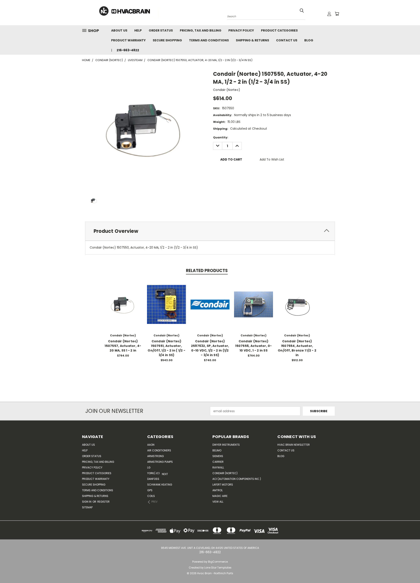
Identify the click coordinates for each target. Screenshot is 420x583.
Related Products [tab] (207, 271)
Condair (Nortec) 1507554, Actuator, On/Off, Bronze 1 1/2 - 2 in (297, 348)
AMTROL (217, 490)
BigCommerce (218, 562)
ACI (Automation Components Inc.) (236, 479)
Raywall (218, 467)
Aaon (150, 445)
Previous (408, 569)
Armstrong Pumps (160, 462)
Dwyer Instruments (226, 445)
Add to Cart (123, 308)
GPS (149, 490)
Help (138, 30)
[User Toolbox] (329, 14)
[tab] (210, 231)
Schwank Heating (159, 484)
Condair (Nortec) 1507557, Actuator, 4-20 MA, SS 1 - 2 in (123, 346)
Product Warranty (128, 40)
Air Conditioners (159, 450)
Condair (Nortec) (225, 473)
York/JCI (153, 473)
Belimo (216, 450)
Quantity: (220, 137)
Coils (151, 496)
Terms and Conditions (209, 40)
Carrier (218, 462)
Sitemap (87, 507)
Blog (308, 40)
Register (103, 502)
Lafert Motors (222, 484)
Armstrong (155, 456)
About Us (119, 30)
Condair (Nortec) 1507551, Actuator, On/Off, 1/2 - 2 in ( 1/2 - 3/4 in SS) (166, 348)
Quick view (123, 300)
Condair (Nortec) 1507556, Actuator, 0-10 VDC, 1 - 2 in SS (253, 346)
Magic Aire (220, 496)
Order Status (161, 30)
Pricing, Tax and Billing (200, 30)
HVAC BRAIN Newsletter (293, 445)
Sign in (87, 502)
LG (148, 467)
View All (217, 502)
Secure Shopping (167, 40)
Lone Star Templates (217, 567)
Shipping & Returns (252, 40)
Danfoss (153, 479)
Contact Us (286, 40)
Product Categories (279, 30)
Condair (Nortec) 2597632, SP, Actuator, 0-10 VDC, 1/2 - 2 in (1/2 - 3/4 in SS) (210, 348)
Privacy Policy (241, 30)
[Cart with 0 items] (337, 14)
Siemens (217, 456)
